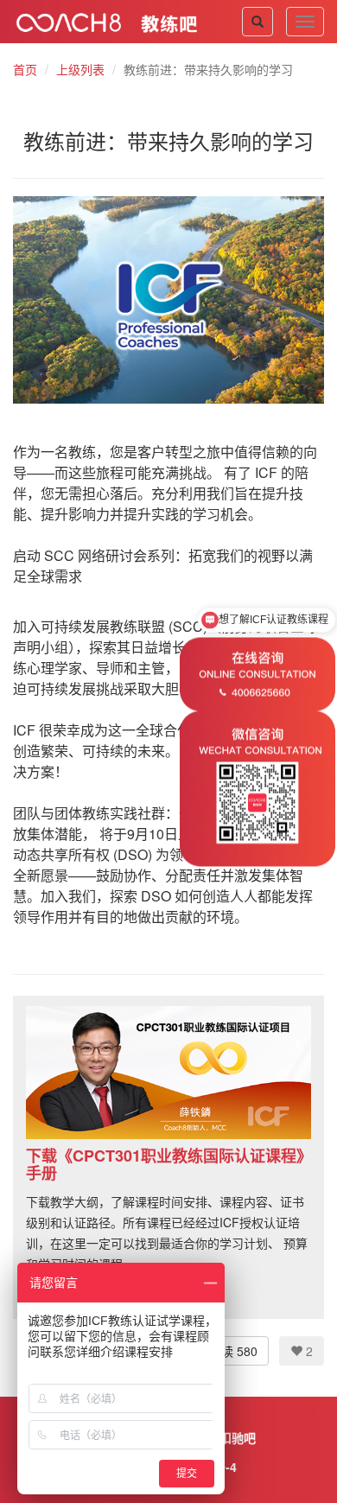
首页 (25, 69)
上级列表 (80, 69)
